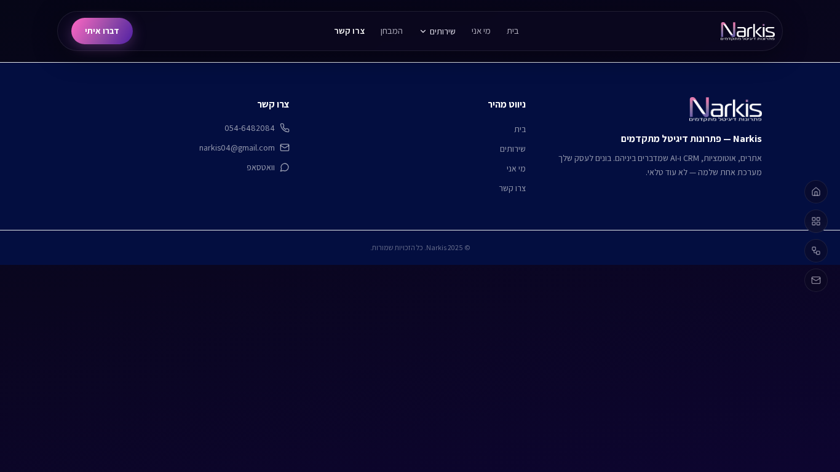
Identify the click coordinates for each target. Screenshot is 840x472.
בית (513, 30)
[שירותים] (816, 221)
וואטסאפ (261, 167)
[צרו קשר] (816, 280)
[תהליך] (816, 250)
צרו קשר (349, 30)
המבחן (392, 30)
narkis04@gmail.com (237, 147)
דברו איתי (102, 30)
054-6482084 (249, 127)
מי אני (481, 30)
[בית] (816, 191)
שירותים (443, 31)
